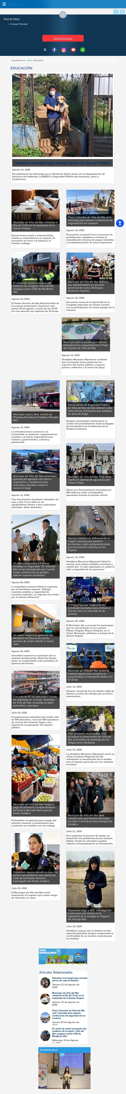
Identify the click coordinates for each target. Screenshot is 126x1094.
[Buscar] (122, 12)
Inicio (29, 60)
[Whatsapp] (116, 12)
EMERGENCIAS (63, 38)
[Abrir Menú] (4, 4)
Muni (12, 4)
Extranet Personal (18, 24)
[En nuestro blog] (64, 1058)
